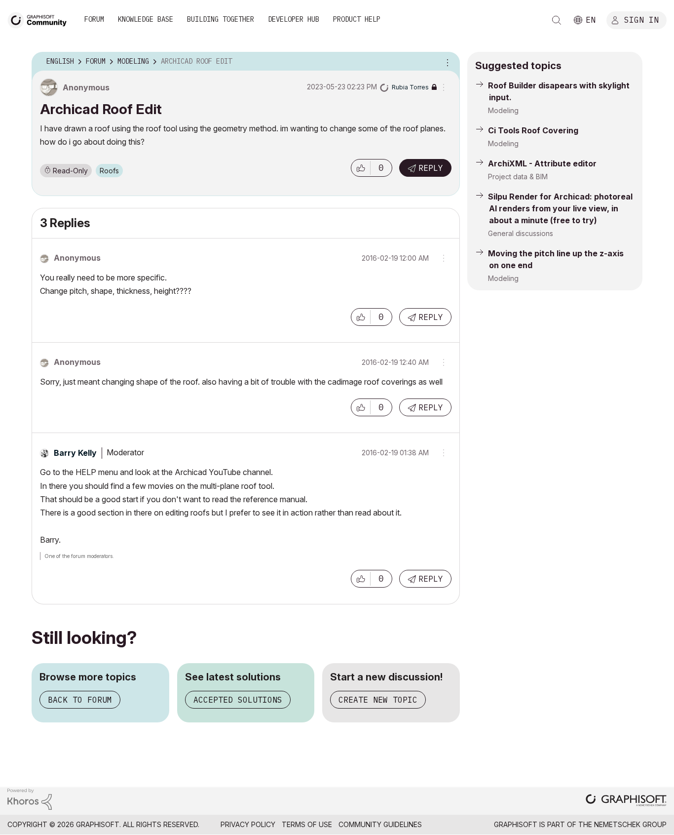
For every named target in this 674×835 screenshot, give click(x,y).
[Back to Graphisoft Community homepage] (40, 19)
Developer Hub (293, 19)
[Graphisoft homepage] (626, 801)
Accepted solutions (237, 700)
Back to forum (80, 700)
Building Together (220, 19)
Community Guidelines (380, 824)
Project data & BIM (518, 176)
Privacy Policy (248, 824)
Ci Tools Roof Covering (533, 130)
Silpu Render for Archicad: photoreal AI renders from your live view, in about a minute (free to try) (560, 208)
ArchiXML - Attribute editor (542, 163)
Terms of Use (307, 824)
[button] (360, 167)
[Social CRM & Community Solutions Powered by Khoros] (29, 798)
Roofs (109, 170)
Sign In (641, 19)
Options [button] (446, 62)
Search (556, 20)
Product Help (356, 19)
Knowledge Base (145, 19)
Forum (94, 19)
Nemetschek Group (630, 824)
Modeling (503, 110)
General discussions (520, 233)
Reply (430, 168)
